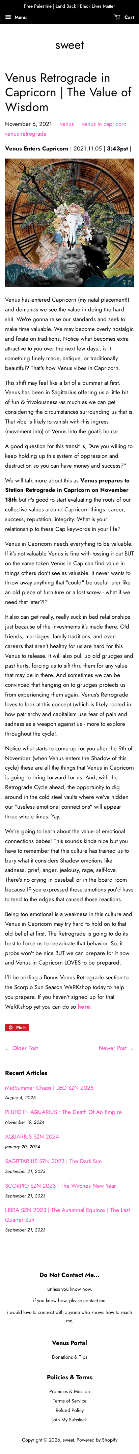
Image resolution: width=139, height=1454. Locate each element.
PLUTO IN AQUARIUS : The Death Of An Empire (63, 1112)
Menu (20, 17)
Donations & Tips (69, 1357)
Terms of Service (69, 1400)
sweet (69, 44)
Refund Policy (70, 1410)
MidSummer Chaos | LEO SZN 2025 (49, 1088)
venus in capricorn (104, 124)
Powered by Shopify (97, 1439)
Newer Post (113, 1048)
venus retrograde (26, 134)
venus (67, 124)
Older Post (25, 1048)
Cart (128, 17)
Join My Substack (69, 1419)
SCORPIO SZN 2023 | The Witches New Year (60, 1186)
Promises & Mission (69, 1391)
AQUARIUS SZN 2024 (32, 1136)
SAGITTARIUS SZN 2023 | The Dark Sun (53, 1161)
